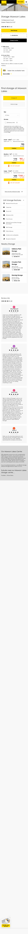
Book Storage (14, 30)
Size (5, 112)
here (18, 127)
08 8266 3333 (17, 280)
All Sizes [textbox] (7, 115)
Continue (14, 148)
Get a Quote (20, 1)
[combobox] (11, 115)
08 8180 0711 (17, 256)
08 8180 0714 (15, 35)
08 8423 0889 (17, 269)
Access (6, 119)
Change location (14, 40)
